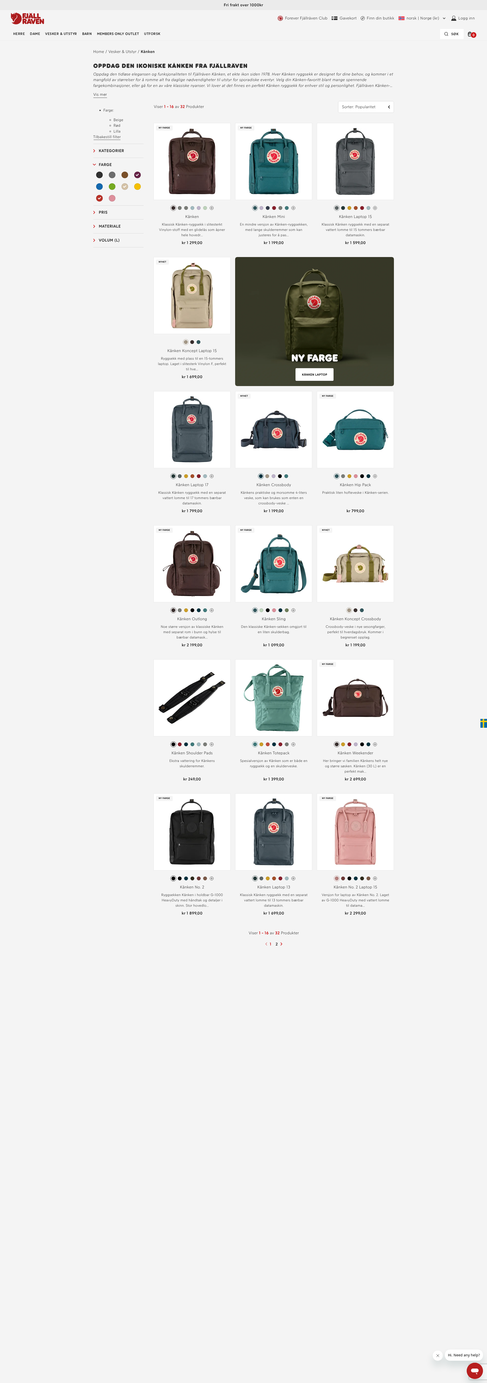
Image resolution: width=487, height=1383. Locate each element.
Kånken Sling (274, 618)
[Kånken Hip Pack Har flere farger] (375, 476)
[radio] (173, 208)
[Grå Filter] (112, 175)
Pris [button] (103, 212)
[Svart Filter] (99, 175)
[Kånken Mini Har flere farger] (293, 208)
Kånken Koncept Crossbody (355, 618)
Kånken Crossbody (273, 484)
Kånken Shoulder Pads (192, 753)
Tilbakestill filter (107, 137)
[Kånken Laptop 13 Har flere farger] (293, 878)
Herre (19, 34)
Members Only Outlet (118, 34)
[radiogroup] (192, 208)
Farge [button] (105, 164)
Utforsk (152, 34)
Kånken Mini (274, 216)
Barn (87, 34)
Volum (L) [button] (109, 240)
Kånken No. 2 (192, 887)
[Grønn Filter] (112, 186)
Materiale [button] (110, 226)
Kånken (148, 51)
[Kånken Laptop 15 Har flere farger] (375, 208)
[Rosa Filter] (112, 198)
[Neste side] (282, 943)
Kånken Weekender (355, 753)
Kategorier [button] (111, 150)
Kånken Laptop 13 (273, 887)
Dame (35, 34)
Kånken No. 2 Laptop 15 (355, 887)
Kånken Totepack (273, 753)
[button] (470, 34)
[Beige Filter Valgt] (124, 186)
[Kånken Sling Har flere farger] (293, 610)
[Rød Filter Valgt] (99, 198)
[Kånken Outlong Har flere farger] (212, 610)
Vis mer (100, 94)
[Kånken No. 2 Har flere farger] (212, 878)
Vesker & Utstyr (61, 34)
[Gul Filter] (137, 186)
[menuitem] (19, 34)
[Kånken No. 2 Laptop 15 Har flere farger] (375, 878)
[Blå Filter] (99, 186)
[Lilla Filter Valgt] (137, 175)
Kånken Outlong (192, 618)
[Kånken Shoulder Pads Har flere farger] (212, 744)
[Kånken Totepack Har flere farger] (293, 744)
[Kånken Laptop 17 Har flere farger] (212, 476)
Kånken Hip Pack (355, 484)
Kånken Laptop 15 (355, 216)
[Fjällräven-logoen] (27, 18)
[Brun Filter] (124, 175)
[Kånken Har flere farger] (212, 208)
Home (98, 51)
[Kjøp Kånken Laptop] (314, 321)
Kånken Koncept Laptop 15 (192, 350)
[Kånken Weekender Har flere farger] (375, 744)
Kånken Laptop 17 (192, 484)
